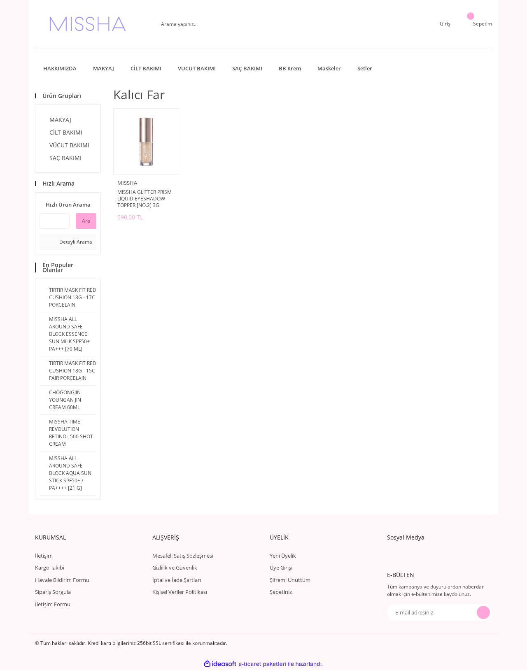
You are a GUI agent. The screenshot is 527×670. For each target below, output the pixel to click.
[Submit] (483, 612)
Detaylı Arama (75, 241)
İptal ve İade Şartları (176, 580)
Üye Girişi (281, 567)
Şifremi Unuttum (290, 580)
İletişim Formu (52, 604)
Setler (364, 68)
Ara (86, 220)
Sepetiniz (281, 592)
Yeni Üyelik (283, 555)
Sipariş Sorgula (53, 592)
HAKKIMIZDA (60, 68)
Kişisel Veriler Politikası (179, 592)
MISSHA (127, 182)
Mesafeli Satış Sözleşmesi (182, 555)
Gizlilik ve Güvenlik (174, 567)
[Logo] (88, 24)
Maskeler (329, 68)
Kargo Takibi (49, 567)
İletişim (44, 555)
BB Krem (290, 68)
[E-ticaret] (262, 664)
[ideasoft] (220, 664)
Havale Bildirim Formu (62, 580)
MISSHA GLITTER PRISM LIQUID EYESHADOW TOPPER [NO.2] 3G (144, 199)
